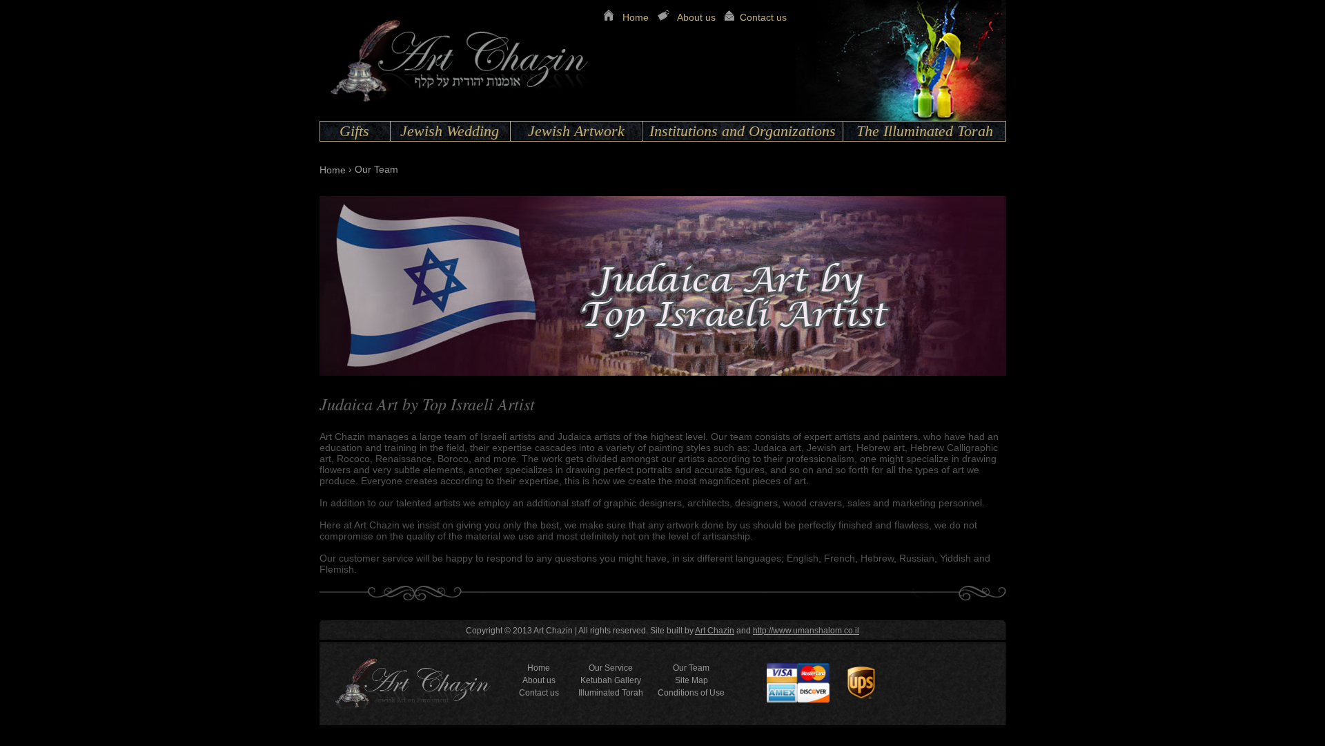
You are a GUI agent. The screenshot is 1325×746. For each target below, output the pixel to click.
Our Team (691, 668)
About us (696, 17)
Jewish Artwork (576, 131)
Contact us (763, 17)
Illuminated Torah (610, 693)
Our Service (611, 668)
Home (635, 17)
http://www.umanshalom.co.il (806, 630)
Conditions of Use (691, 693)
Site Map (691, 680)
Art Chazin (714, 630)
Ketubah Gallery (610, 680)
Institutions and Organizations (742, 131)
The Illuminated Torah (924, 131)
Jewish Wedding (449, 131)
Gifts (354, 131)
